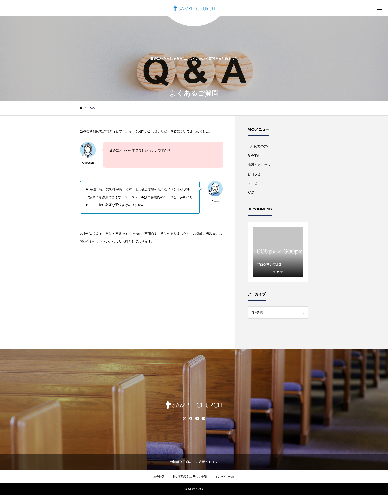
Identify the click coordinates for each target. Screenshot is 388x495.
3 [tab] (281, 272)
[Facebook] (190, 418)
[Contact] (203, 418)
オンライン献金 (225, 476)
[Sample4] (194, 8)
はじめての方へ (259, 146)
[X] (184, 418)
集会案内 (254, 155)
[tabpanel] (278, 252)
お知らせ (254, 174)
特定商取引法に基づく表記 (190, 476)
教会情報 (159, 476)
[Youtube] (197, 418)
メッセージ (256, 183)
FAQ (251, 192)
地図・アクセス (259, 164)
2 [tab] (278, 272)
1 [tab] (274, 272)
